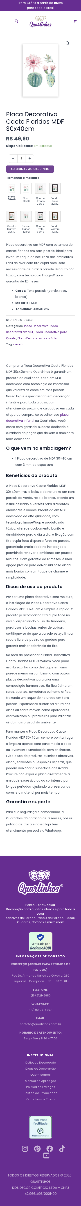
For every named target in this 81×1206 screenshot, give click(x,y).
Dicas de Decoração (40, 1068)
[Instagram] (25, 1148)
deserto (19, 344)
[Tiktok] (62, 1148)
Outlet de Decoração (40, 1062)
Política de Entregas (40, 1087)
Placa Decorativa (36, 326)
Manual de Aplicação (40, 1081)
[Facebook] (49, 1148)
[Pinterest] (37, 1148)
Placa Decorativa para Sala (37, 338)
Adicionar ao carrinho (30, 169)
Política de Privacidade (41, 1093)
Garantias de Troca (40, 1099)
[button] (17, 22)
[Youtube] (46, 1155)
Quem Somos (40, 1075)
